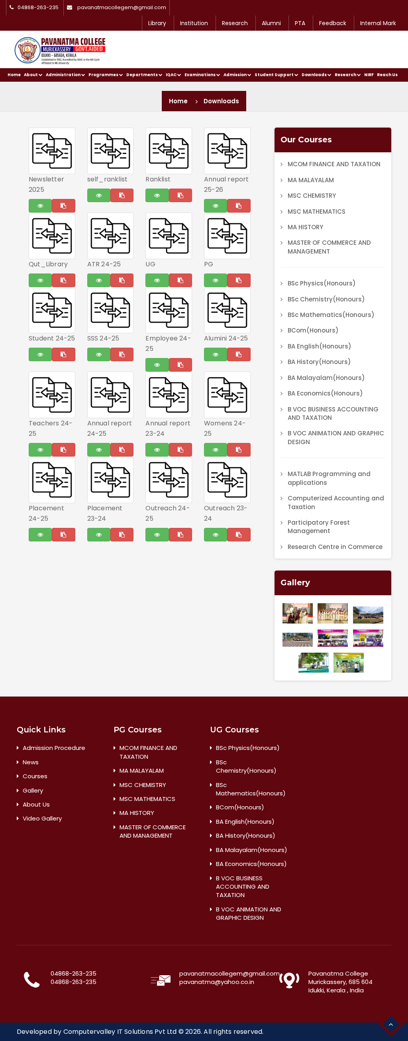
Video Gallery (42, 818)
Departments (142, 75)
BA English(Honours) (319, 346)
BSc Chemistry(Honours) (326, 299)
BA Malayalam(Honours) (326, 378)
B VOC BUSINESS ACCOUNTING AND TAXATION (333, 413)
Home (14, 75)
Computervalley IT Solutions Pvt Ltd (120, 1031)
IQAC (171, 75)
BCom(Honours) (313, 330)
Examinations (200, 75)
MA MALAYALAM (311, 180)
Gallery (33, 790)
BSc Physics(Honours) (322, 283)
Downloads (315, 75)
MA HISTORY (305, 227)
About (31, 75)
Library (157, 23)
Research (235, 23)
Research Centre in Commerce (335, 547)
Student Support (274, 75)
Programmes (103, 75)
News (31, 762)
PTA (300, 23)
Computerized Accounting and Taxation (336, 502)
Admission (235, 75)
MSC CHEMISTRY (312, 195)
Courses (35, 776)
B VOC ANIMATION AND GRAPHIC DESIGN (336, 437)
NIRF (369, 75)
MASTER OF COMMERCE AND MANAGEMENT (329, 246)
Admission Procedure (54, 748)
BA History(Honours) (319, 362)
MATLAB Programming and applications (329, 478)
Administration (63, 75)
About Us (36, 804)
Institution (194, 23)
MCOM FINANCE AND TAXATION (334, 164)
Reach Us (387, 75)
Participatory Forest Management (319, 526)
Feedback (332, 23)
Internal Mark (378, 23)
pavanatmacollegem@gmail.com (121, 7)
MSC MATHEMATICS (316, 211)
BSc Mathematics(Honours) (331, 315)
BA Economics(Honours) (325, 393)
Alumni (271, 23)
